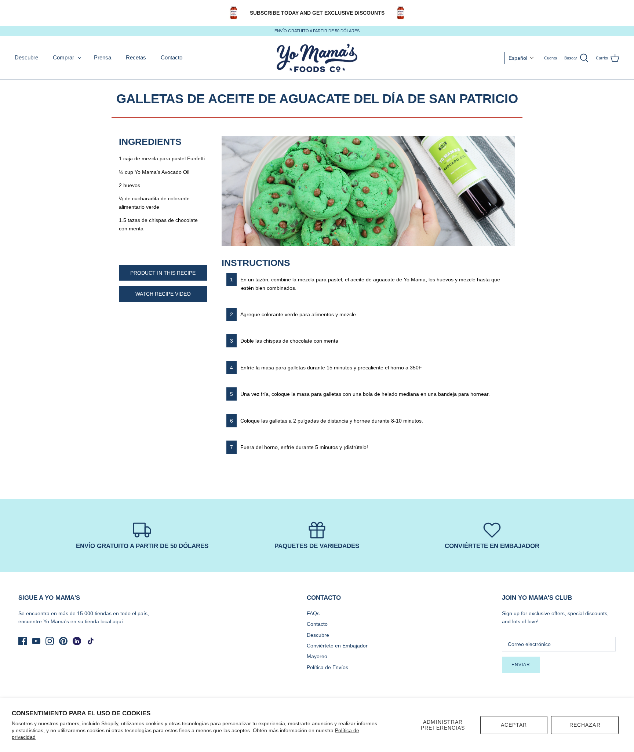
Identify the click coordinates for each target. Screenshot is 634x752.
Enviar (520, 664)
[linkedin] (77, 641)
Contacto (171, 57)
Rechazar (585, 725)
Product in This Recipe (163, 273)
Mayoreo (317, 656)
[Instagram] (49, 641)
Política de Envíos (327, 667)
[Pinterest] (63, 641)
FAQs (313, 613)
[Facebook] (22, 641)
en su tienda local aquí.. (98, 621)
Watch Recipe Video (163, 294)
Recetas (136, 57)
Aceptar (514, 725)
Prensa (102, 57)
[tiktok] (90, 641)
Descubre (26, 57)
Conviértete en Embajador (337, 646)
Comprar (63, 57)
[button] (521, 58)
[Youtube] (36, 641)
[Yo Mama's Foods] (317, 58)
